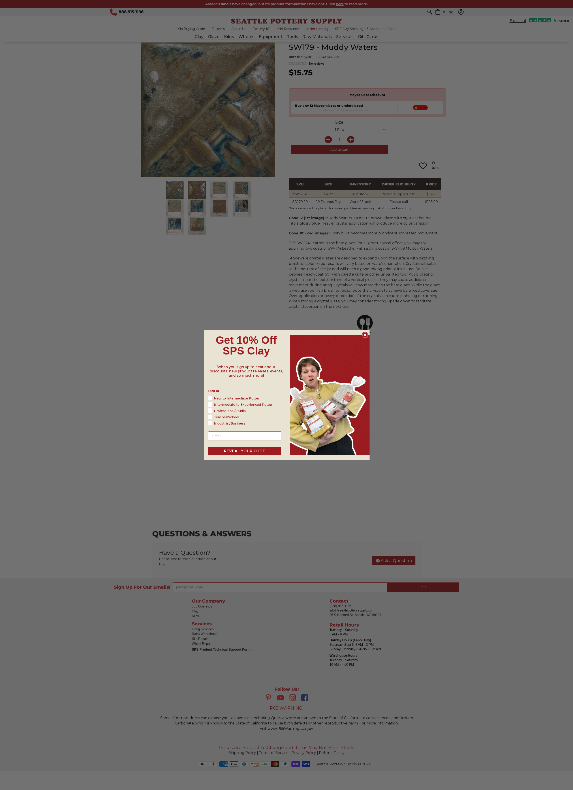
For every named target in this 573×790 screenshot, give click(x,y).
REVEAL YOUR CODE (244, 451)
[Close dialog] (365, 335)
